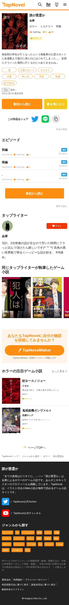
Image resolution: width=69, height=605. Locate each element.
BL (40, 544)
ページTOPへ (36, 447)
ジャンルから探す (31, 456)
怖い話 (25, 76)
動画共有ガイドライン (13, 589)
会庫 (32, 20)
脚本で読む (61, 206)
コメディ (6, 538)
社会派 (47, 538)
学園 (58, 26)
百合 (27, 550)
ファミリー (19, 544)
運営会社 (6, 579)
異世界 (5, 550)
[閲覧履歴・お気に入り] (48, 5)
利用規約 (17, 579)
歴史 (56, 538)
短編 (57, 76)
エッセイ (49, 544)
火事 (9, 76)
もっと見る (58, 371)
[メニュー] (65, 5)
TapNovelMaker (36, 350)
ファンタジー (27, 532)
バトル (48, 532)
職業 (39, 538)
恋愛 (39, 532)
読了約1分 (9, 82)
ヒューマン (7, 532)
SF (17, 532)
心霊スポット (27, 69)
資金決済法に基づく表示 (43, 584)
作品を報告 (61, 129)
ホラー (33, 26)
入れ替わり (17, 550)
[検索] (40, 5)
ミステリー (46, 26)
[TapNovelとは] (56, 5)
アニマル (31, 544)
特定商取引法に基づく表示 (15, 584)
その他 (59, 544)
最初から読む (22, 104)
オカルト (45, 69)
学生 (41, 76)
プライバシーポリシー (36, 579)
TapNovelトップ (10, 456)
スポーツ (6, 544)
